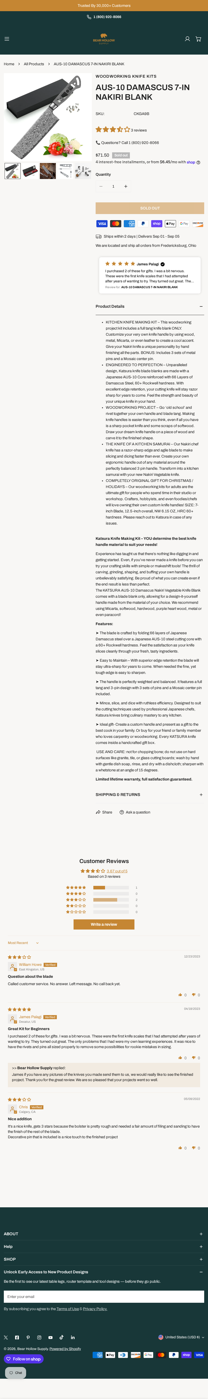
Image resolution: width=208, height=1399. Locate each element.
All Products (34, 64)
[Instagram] (39, 1337)
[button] (198, 38)
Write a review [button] (104, 924)
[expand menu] (7, 39)
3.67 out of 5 (117, 871)
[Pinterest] (28, 1337)
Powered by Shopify (65, 1349)
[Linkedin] (72, 1337)
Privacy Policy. (95, 1309)
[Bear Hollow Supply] (104, 38)
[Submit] (198, 1296)
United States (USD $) (182, 1337)
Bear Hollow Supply (32, 1349)
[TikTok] (61, 1337)
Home (9, 64)
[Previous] (15, 118)
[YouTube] (50, 1337)
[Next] (79, 118)
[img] (19, 957)
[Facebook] (17, 1337)
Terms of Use (68, 1309)
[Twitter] (5, 1337)
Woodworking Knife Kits (126, 76)
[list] (48, 117)
